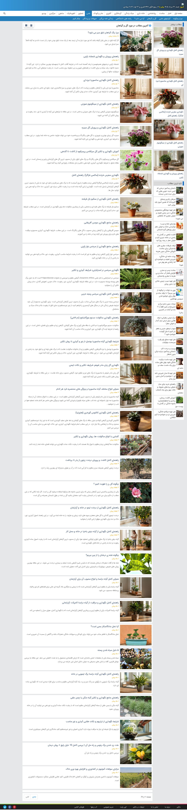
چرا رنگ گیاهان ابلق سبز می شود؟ (103, 32)
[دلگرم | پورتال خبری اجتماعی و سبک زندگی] (180, 5)
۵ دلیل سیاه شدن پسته (108, 650)
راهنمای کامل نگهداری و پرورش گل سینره (170, 52)
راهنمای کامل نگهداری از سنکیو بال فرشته (100, 199)
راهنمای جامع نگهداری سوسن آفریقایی (101, 222)
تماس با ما (154, 807)
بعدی (34, 796)
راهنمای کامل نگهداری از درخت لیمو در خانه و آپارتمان (94, 507)
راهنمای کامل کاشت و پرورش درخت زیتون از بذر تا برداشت (92, 460)
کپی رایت (123, 807)
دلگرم (179, 807)
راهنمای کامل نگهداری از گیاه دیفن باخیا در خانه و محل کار (92, 531)
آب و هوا (94, 807)
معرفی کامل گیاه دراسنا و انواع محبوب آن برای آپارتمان (94, 579)
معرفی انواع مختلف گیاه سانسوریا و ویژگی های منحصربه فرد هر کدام (87, 389)
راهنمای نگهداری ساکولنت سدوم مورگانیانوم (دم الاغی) (95, 317)
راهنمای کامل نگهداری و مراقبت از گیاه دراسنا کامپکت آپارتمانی (90, 602)
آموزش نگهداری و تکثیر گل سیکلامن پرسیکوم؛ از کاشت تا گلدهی (90, 151)
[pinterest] (14, 807)
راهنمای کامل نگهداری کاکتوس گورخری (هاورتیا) (97, 412)
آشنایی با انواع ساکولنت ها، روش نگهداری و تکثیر (96, 436)
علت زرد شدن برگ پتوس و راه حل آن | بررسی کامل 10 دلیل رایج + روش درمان (83, 745)
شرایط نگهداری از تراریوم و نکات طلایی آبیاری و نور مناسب (92, 721)
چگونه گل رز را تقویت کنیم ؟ (106, 484)
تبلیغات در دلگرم (138, 807)
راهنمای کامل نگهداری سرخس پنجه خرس (100, 294)
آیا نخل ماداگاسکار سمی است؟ (105, 626)
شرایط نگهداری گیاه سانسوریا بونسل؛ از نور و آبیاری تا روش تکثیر (89, 341)
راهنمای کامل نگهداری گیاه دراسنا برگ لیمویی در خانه (95, 674)
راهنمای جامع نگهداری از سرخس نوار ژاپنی (100, 246)
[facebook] (9, 807)
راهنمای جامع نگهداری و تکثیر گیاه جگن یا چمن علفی (95, 697)
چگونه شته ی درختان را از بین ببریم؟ (102, 555)
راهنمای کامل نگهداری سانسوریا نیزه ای (169, 83)
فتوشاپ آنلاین (79, 807)
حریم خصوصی (108, 807)
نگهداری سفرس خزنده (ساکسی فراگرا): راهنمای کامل (171, 113)
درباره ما (167, 807)
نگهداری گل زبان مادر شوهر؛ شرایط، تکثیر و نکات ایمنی (94, 365)
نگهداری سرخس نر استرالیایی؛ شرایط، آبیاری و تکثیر (95, 270)
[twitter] (5, 807)
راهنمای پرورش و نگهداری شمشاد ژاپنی (170, 175)
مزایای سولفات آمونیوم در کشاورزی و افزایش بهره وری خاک (92, 769)
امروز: (182, 6)
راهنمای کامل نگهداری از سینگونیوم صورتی (170, 144)
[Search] (4, 13)
